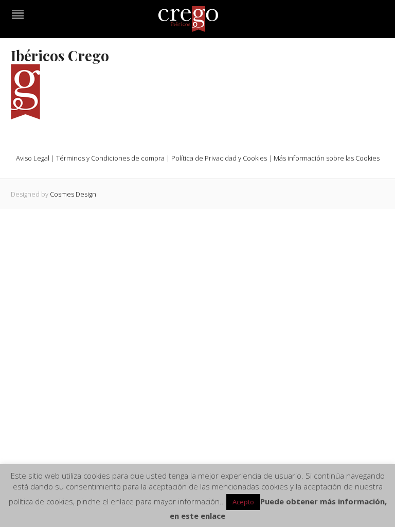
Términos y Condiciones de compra (110, 158)
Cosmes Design (73, 194)
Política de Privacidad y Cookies (219, 158)
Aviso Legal (32, 158)
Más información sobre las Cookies (327, 158)
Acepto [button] (243, 501)
